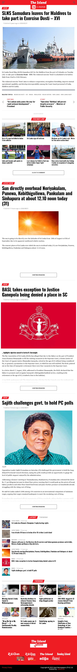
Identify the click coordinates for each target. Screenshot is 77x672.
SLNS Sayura (47, 94)
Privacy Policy (7, 668)
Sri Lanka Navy (67, 94)
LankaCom (61, 669)
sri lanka (56, 94)
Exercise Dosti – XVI (21, 94)
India (31, 94)
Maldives (38, 94)
